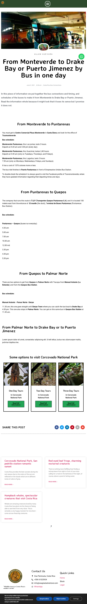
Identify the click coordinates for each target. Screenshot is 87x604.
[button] (47, 3)
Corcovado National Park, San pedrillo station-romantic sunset (21, 463)
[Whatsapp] (81, 56)
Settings (76, 599)
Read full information (16, 404)
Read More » (9, 484)
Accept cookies (44, 599)
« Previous (30, 526)
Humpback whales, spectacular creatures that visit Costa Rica (21, 497)
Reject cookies (61, 599)
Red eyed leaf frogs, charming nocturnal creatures (65, 462)
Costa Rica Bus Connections (52, 85)
